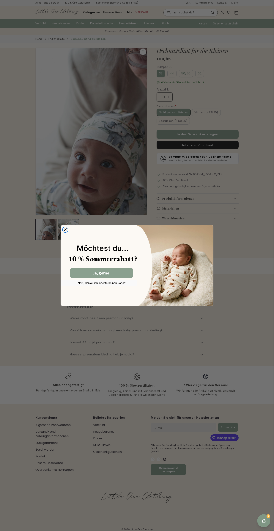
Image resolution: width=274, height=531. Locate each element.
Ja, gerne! (102, 273)
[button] (263, 520)
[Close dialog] (65, 229)
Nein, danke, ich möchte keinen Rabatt (101, 283)
